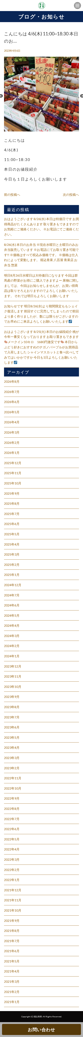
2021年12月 (12, 890)
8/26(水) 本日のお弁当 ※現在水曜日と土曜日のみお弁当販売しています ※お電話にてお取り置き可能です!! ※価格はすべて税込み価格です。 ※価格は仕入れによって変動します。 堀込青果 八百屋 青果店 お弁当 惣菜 (41, 255)
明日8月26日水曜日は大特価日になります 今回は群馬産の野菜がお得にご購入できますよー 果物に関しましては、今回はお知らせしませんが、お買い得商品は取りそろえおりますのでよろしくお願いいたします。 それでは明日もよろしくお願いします (41, 285)
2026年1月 (12, 452)
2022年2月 (12, 870)
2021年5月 (12, 961)
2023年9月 (12, 697)
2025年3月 (12, 554)
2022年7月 (12, 819)
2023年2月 (12, 768)
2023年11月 (12, 676)
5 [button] (46, 129)
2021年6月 (12, 951)
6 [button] (50, 129)
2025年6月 (12, 524)
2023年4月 (12, 747)
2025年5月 (12, 534)
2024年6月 (12, 605)
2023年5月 (12, 737)
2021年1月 (12, 1002)
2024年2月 (12, 646)
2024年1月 (12, 656)
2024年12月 (12, 585)
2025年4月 (12, 544)
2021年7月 (12, 941)
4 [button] (41, 129)
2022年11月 (12, 778)
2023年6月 (12, 727)
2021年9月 (12, 920)
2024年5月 (12, 615)
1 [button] (29, 129)
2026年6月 (12, 402)
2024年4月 (12, 625)
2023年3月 (12, 758)
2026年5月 (12, 412)
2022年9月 (12, 798)
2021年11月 (12, 900)
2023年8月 (12, 707)
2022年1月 (12, 880)
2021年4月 (12, 971)
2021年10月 (12, 910)
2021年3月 (12, 981)
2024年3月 (12, 636)
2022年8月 (12, 808)
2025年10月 (12, 483)
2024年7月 (12, 595)
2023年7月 (12, 717)
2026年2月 (12, 442)
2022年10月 (12, 788)
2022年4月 (12, 849)
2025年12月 (12, 463)
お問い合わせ (41, 1029)
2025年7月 (12, 514)
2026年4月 (12, 422)
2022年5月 (12, 839)
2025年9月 (12, 493)
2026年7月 (12, 392)
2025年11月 (12, 473)
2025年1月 (12, 574)
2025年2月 (12, 564)
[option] (41, 96)
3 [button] (37, 129)
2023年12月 (12, 666)
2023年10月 (12, 686)
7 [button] (54, 129)
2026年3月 (12, 432)
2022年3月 (12, 859)
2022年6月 (12, 829)
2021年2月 (12, 992)
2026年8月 (12, 381)
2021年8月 (12, 930)
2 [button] (33, 129)
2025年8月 (12, 503)
